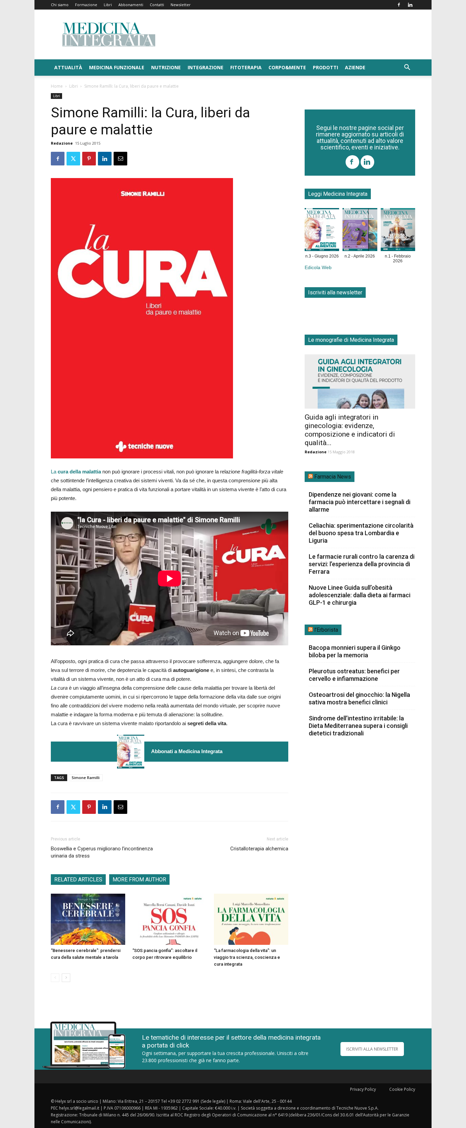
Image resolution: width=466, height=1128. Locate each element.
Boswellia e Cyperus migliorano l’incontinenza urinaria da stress (102, 852)
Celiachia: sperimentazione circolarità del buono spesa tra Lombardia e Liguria (361, 533)
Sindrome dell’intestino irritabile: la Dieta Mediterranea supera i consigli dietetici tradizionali (358, 726)
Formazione (86, 4)
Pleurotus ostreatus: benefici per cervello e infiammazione (354, 675)
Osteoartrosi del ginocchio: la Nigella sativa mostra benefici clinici (359, 698)
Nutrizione (166, 67)
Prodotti (325, 67)
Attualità (68, 67)
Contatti (157, 4)
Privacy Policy (363, 1089)
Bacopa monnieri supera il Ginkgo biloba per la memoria (355, 651)
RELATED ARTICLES (78, 879)
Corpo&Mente (287, 67)
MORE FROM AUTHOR (139, 879)
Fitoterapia (246, 67)
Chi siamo (60, 4)
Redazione (62, 143)
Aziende (355, 67)
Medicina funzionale (116, 67)
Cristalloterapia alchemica (259, 849)
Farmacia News (332, 476)
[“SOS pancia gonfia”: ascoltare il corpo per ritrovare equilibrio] (169, 919)
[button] (407, 68)
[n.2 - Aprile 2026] (360, 231)
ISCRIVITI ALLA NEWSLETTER (372, 1049)
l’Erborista (326, 630)
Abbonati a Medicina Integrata (186, 751)
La (76, 471)
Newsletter (181, 4)
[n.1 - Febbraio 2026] (398, 231)
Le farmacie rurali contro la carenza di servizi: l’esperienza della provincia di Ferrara (361, 564)
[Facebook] (399, 5)
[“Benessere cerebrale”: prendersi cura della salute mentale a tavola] (88, 919)
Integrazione (205, 67)
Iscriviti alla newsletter (335, 292)
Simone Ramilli (86, 777)
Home (57, 86)
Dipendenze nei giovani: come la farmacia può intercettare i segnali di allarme (359, 502)
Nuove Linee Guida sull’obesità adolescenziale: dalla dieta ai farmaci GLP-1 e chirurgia (359, 595)
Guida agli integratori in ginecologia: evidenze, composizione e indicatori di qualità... (350, 430)
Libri (108, 4)
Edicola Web (318, 267)
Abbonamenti (130, 4)
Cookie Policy (402, 1089)
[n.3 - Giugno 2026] (130, 751)
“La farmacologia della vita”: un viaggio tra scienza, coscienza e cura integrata (247, 957)
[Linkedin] (410, 5)
